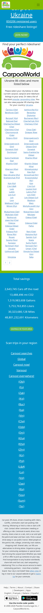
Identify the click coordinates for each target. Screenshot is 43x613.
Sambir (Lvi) (31, 237)
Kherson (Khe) (11, 169)
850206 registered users (21, 21)
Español (35, 593)
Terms (13, 587)
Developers (19, 590)
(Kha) (21, 438)
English (7, 593)
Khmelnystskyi (31, 169)
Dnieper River (31, 132)
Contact (28, 587)
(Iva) (21, 410)
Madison (31, 200)
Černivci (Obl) (12, 109)
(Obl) (22, 381)
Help (6, 587)
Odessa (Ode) (31, 223)
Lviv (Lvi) (12, 194)
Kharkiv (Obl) (12, 163)
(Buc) (21, 404)
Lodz (12, 189)
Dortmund (12, 152)
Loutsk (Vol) (31, 189)
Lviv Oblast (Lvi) (31, 197)
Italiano (26, 593)
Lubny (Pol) (31, 192)
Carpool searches (21, 353)
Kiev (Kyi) (31, 172)
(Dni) (21, 432)
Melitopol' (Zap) (12, 203)
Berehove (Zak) (12, 112)
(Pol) (21, 461)
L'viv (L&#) (11, 186)
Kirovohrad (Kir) (31, 175)
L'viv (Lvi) (31, 186)
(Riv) (21, 489)
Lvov (12, 200)
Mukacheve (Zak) (11, 211)
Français (17, 593)
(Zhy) (21, 449)
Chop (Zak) (31, 129)
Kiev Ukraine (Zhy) (12, 175)
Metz (31, 203)
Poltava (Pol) (11, 231)
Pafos (31, 226)
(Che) (21, 421)
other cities (34, 571)
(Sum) (21, 500)
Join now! (21, 34)
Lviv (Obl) (31, 194)
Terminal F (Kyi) (12, 245)
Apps (28, 590)
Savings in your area (21, 329)
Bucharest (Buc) (31, 118)
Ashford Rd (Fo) (31, 109)
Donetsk (31, 149)
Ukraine (21, 15)
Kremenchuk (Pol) (12, 177)
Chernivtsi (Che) (12, 129)
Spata (31, 240)
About (20, 587)
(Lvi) (21, 472)
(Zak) (22, 393)
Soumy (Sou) (11, 240)
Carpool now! (21, 364)
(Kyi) (21, 398)
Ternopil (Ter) (31, 245)
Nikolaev (31, 214)
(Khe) (21, 444)
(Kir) (21, 455)
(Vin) (21, 415)
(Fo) (21, 387)
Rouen (12, 237)
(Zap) (21, 483)
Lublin (12, 192)
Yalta (31, 257)
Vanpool (21, 370)
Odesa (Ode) (31, 217)
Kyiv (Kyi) (12, 183)
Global (22, 359)
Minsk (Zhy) (12, 206)
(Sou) (21, 495)
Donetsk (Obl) (11, 149)
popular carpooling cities (23, 99)
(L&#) (21, 466)
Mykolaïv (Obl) (11, 214)
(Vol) (21, 478)
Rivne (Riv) (11, 234)
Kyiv (31, 183)
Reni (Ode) (31, 231)
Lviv (11, 197)
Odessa (11, 223)
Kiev (12, 172)
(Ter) (21, 506)
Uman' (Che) (31, 248)
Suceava (12, 243)
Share (36, 587)
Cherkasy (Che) (31, 124)
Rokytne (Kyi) (31, 234)
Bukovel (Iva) (12, 121)
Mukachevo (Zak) (31, 211)
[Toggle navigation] (38, 4)
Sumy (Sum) (31, 243)
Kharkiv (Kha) (31, 158)
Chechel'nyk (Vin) (31, 121)
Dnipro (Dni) (11, 138)
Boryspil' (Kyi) (12, 118)
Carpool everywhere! (21, 376)
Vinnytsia (12, 257)
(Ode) (21, 427)
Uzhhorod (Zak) (12, 251)
